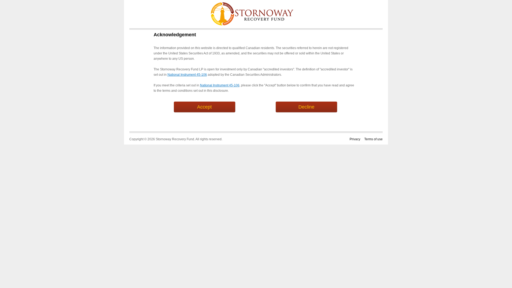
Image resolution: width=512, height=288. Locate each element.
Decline (306, 107)
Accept (204, 107)
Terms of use (373, 139)
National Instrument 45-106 (187, 75)
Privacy (355, 139)
